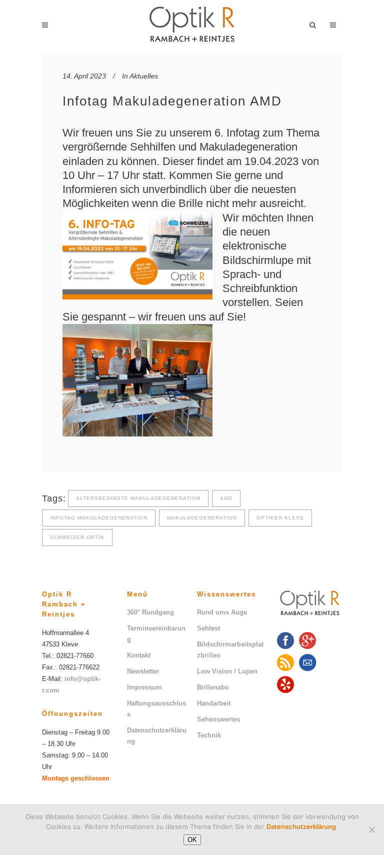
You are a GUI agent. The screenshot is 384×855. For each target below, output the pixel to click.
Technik (209, 735)
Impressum (144, 687)
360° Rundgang (150, 612)
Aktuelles (144, 76)
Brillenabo (213, 687)
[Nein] (371, 829)
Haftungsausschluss (156, 709)
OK (192, 840)
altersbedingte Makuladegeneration (138, 498)
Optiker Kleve (280, 517)
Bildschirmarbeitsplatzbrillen (230, 649)
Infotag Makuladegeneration (99, 517)
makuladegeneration (202, 517)
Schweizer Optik (77, 537)
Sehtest (208, 628)
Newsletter (143, 671)
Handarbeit (213, 703)
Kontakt (138, 655)
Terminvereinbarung (156, 633)
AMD (226, 498)
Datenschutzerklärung (156, 735)
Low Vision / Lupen (227, 671)
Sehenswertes (218, 719)
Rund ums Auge (222, 612)
